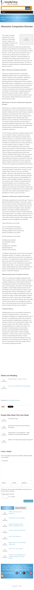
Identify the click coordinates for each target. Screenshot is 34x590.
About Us (25, 566)
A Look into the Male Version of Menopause (19, 386)
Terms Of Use (19, 567)
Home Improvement (7, 569)
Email (14, 483)
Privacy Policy (28, 567)
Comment (5, 461)
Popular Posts (7, 508)
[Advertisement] (17, 30)
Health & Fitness (10, 17)
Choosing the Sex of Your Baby (17, 518)
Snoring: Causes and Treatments (17, 530)
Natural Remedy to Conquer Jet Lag (17, 379)
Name (4, 483)
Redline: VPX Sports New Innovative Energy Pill (20, 439)
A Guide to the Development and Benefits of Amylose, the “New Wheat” (17, 556)
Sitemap (12, 567)
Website (24, 482)
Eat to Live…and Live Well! (16, 548)
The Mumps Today (13, 418)
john (8, 400)
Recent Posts (20, 508)
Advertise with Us (17, 566)
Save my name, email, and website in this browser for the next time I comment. (16, 490)
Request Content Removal (21, 569)
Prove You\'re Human (8, 494)
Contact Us (5, 567)
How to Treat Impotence (15, 536)
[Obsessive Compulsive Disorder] (26, 39)
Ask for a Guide (6, 566)
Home (2, 17)
